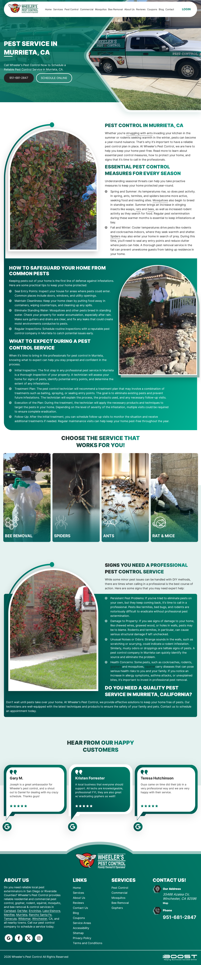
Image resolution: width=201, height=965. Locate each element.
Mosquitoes (160, 200)
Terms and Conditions (87, 943)
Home (48, 9)
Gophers (117, 907)
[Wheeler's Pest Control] (100, 860)
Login (186, 9)
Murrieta (21, 914)
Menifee (9, 914)
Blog (161, 9)
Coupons (152, 9)
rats (138, 209)
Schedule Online (54, 78)
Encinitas (35, 910)
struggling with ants (139, 133)
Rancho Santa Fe (40, 914)
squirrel (150, 666)
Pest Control (72, 9)
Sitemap (78, 933)
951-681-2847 (18, 77)
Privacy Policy (82, 938)
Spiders (115, 236)
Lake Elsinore (51, 910)
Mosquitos (101, 9)
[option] (27, 497)
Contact (169, 9)
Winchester (39, 918)
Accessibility (81, 928)
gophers (115, 666)
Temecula (10, 918)
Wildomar (24, 918)
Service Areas (82, 923)
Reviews (141, 9)
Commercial (86, 9)
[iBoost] (180, 957)
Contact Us (80, 907)
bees (151, 209)
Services (58, 9)
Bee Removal (115, 9)
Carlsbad (10, 910)
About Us (129, 9)
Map (165, 903)
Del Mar (22, 910)
